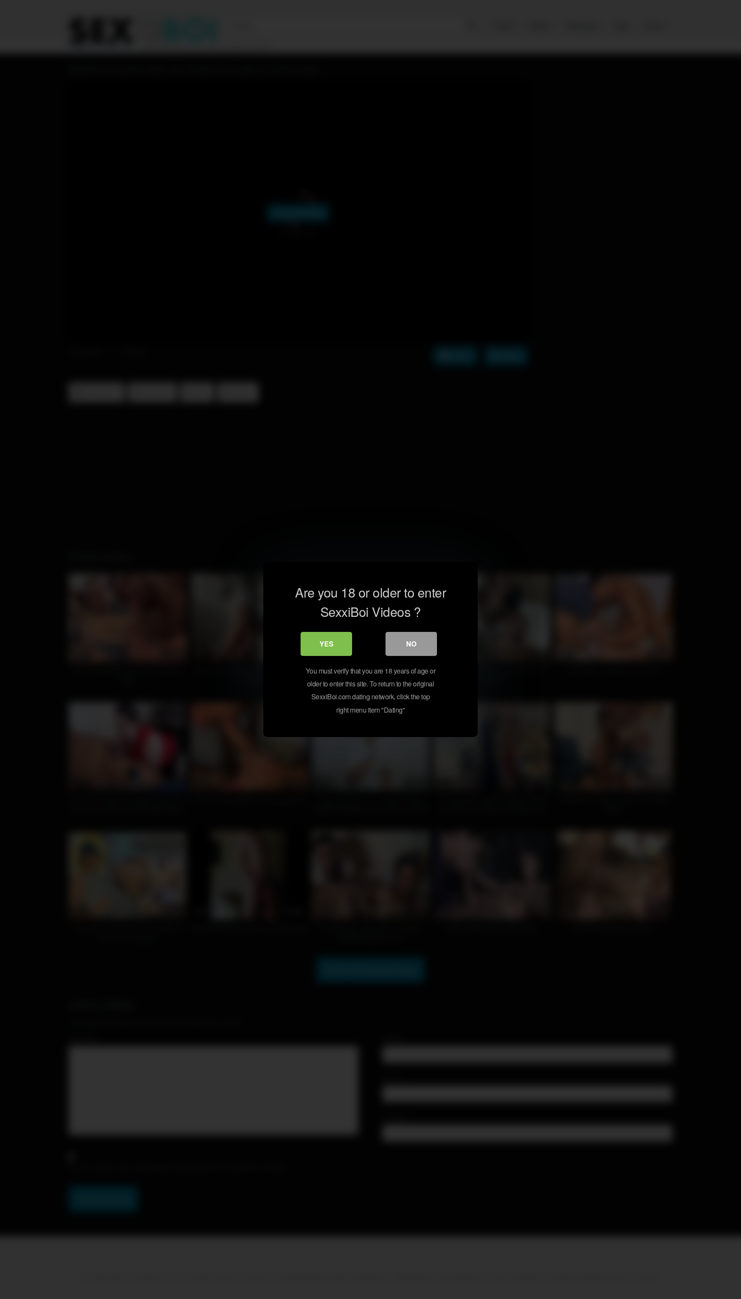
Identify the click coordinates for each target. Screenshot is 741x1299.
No (411, 644)
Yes (326, 644)
